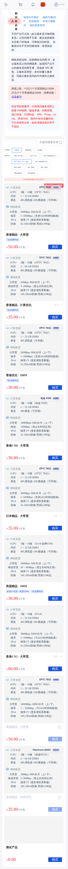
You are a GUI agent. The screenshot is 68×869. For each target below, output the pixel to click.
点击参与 (16, 96)
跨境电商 (34, 21)
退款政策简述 (37, 25)
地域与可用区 (31, 17)
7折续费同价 (13, 239)
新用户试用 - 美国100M (18, 591)
